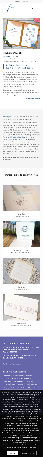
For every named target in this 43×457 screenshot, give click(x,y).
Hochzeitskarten (18, 381)
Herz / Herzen (8, 381)
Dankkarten (7, 375)
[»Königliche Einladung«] (21, 234)
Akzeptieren (13, 453)
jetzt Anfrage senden (33, 98)
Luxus (13, 384)
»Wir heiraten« (21, 323)
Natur (27, 384)
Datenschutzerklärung (28, 453)
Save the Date (22, 388)
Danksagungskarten (18, 375)
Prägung (6, 388)
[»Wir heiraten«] (21, 307)
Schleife (30, 388)
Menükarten (20, 384)
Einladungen (29, 375)
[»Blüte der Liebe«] (21, 271)
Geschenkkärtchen (26, 378)
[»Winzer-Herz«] (21, 198)
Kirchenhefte (28, 381)
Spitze (35, 388)
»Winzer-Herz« (21, 214)
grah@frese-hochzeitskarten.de (18, 137)
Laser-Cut (7, 384)
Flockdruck (7, 378)
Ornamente (34, 384)
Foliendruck (15, 378)
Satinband (13, 388)
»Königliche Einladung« (21, 250)
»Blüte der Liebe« (21, 287)
